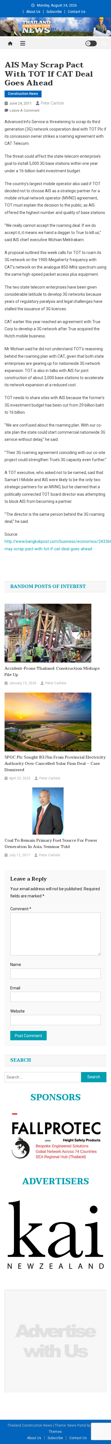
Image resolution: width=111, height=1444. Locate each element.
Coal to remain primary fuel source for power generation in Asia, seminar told (51, 843)
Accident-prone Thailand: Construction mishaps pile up (52, 671)
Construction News (23, 94)
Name (15, 964)
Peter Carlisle (52, 103)
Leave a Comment (25, 110)
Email (15, 988)
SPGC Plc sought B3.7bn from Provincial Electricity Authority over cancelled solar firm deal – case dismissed (55, 763)
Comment (20, 909)
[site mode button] (91, 43)
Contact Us (76, 12)
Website (17, 1011)
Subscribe (54, 12)
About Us (33, 12)
